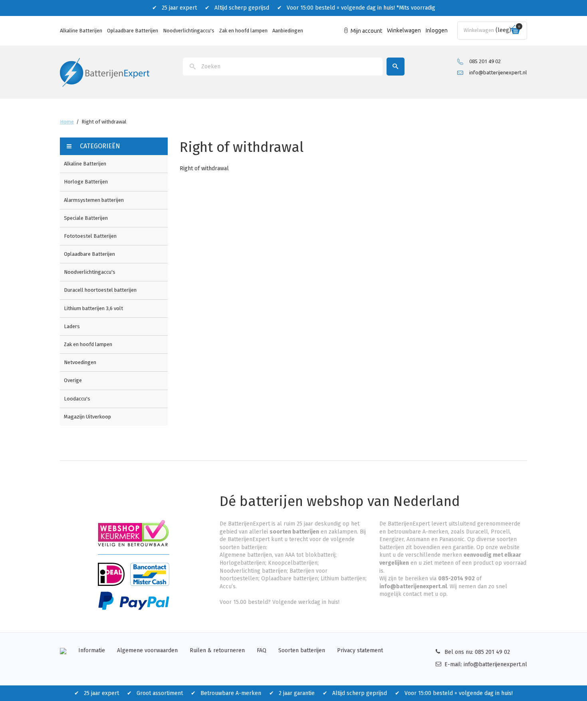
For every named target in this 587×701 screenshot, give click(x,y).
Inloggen (437, 30)
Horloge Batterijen (86, 182)
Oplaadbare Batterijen (132, 31)
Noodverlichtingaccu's (188, 31)
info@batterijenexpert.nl (498, 72)
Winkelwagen (404, 30)
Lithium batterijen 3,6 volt (93, 308)
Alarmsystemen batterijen (94, 200)
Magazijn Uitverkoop (87, 417)
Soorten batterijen (301, 650)
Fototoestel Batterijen (90, 236)
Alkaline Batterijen (81, 31)
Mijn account (366, 31)
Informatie (91, 650)
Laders (72, 326)
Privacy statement (360, 650)
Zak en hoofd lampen (243, 31)
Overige (73, 380)
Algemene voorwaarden (147, 650)
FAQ (261, 650)
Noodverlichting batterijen (253, 571)
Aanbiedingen (287, 31)
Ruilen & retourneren (217, 650)
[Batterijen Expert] (104, 71)
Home (67, 122)
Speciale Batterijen (86, 218)
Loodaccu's (77, 399)
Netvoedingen (80, 362)
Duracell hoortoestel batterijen (100, 290)
